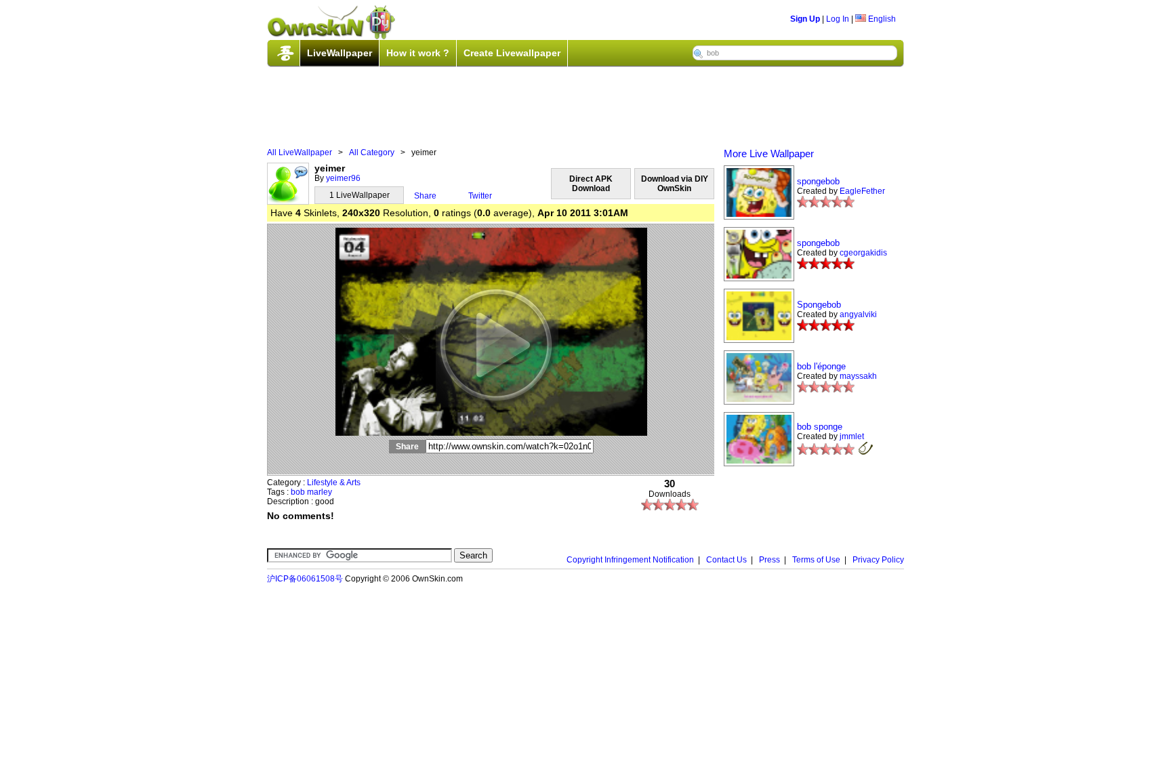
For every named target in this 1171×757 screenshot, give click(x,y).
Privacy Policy (878, 560)
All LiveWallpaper (299, 152)
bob (298, 492)
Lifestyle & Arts (334, 482)
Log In (837, 19)
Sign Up (805, 19)
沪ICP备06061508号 (305, 579)
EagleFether (862, 191)
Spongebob (819, 305)
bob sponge (819, 427)
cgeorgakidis (863, 253)
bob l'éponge (821, 366)
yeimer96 (343, 178)
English (881, 19)
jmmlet (852, 436)
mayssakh (858, 376)
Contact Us (726, 560)
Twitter (480, 196)
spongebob (818, 181)
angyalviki (858, 314)
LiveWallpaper (339, 52)
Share (425, 196)
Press (769, 560)
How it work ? (417, 52)
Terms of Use (816, 560)
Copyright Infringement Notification (630, 560)
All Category (371, 152)
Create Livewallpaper (512, 52)
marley (319, 492)
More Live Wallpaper (769, 153)
